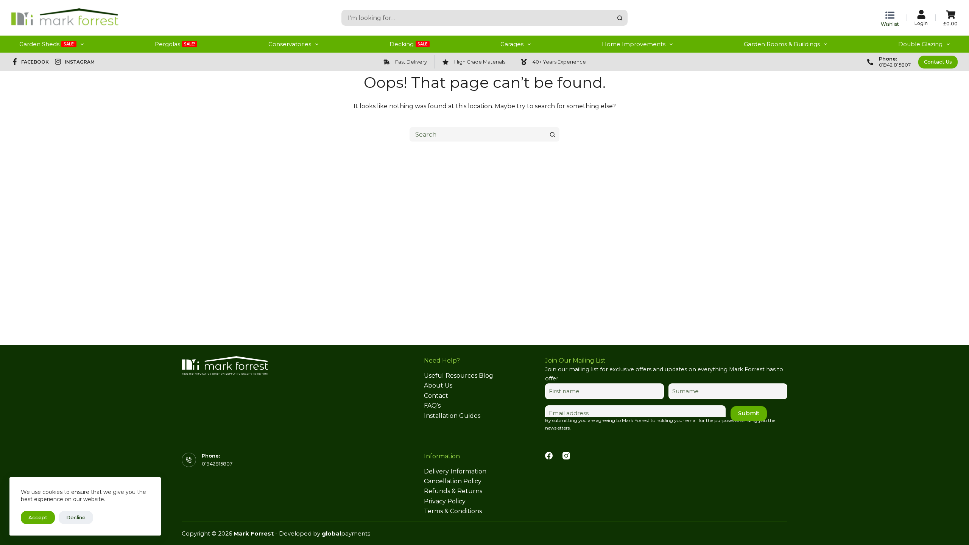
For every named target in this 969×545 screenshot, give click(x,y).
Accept (37, 517)
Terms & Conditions (453, 511)
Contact (436, 395)
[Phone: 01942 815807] (870, 62)
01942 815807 (895, 65)
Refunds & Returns (453, 491)
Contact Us (938, 62)
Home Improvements (633, 44)
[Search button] (619, 18)
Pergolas (175, 44)
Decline (76, 517)
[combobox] (477, 18)
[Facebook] (549, 455)
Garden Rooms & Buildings (782, 44)
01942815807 (217, 464)
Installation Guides (452, 415)
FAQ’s (432, 405)
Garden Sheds (47, 44)
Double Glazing (920, 44)
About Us (438, 385)
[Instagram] (566, 455)
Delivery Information (455, 471)
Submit (748, 413)
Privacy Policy (445, 501)
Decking (408, 44)
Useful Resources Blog (458, 375)
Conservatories (289, 44)
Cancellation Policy (452, 481)
